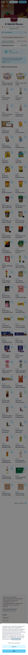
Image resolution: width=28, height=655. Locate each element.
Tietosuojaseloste (16, 639)
